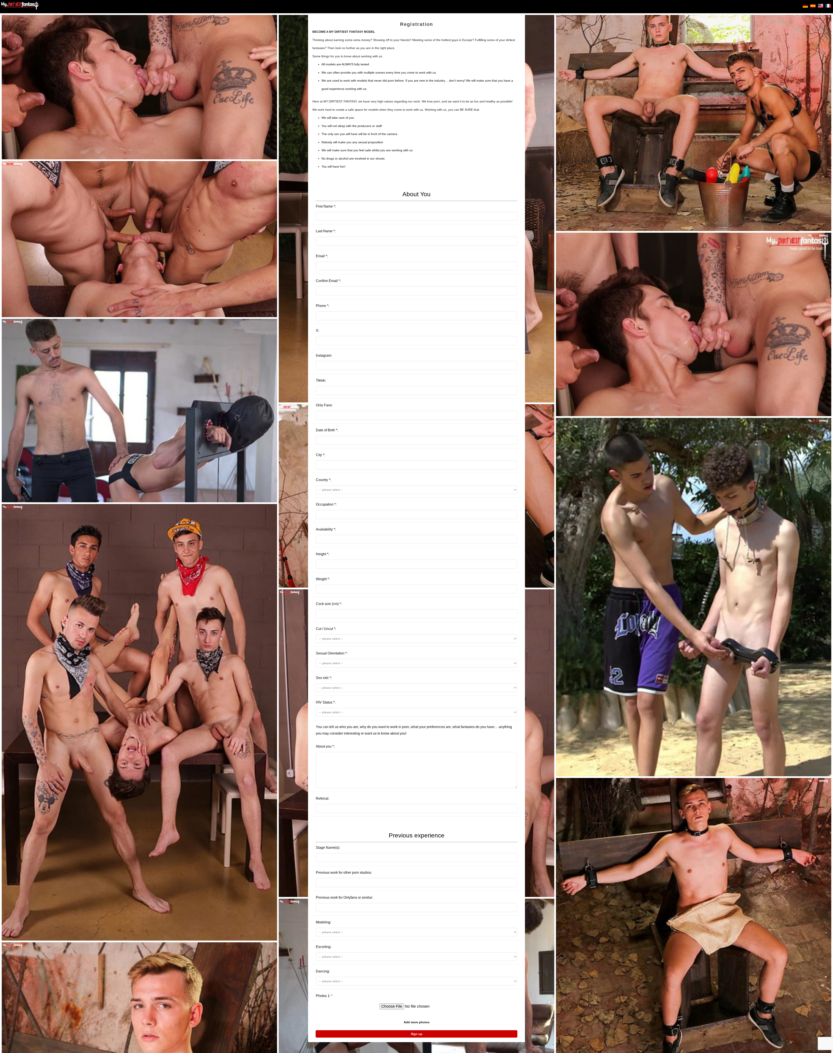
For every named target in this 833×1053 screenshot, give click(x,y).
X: (317, 330)
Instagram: (324, 355)
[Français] (828, 6)
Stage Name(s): (380, 840)
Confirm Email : (328, 281)
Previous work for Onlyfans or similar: (344, 897)
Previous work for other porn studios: (344, 872)
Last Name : (326, 231)
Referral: (322, 798)
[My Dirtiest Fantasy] (21, 6)
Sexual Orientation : (332, 653)
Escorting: (323, 947)
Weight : (323, 579)
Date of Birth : (327, 430)
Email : (322, 256)
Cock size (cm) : (329, 604)
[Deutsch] (805, 6)
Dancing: (323, 971)
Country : (323, 480)
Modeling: (323, 922)
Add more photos (417, 1022)
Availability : (326, 529)
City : (320, 455)
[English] (820, 6)
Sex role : (324, 678)
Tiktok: (321, 380)
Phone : (322, 306)
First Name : (373, 199)
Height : (322, 554)
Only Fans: (324, 405)
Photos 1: (324, 996)
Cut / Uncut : (326, 629)
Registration (416, 24)
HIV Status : (325, 702)
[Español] (813, 6)
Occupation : (326, 504)
